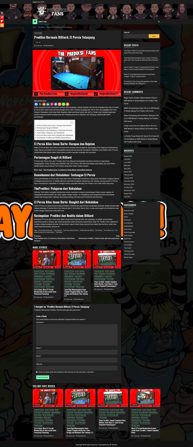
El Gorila (84, 110)
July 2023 (127, 197)
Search (126, 32)
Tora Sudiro (46, 284)
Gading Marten (39, 276)
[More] (67, 104)
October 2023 (128, 187)
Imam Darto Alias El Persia (70, 230)
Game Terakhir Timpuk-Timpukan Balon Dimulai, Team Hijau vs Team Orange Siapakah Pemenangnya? (106, 284)
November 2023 (129, 184)
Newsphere (103, 445)
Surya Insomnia (47, 281)
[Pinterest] (52, 104)
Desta (36, 273)
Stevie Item (37, 281)
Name (38, 348)
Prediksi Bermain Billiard (87, 230)
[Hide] (1, 29)
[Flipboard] (2, 21)
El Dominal (42, 273)
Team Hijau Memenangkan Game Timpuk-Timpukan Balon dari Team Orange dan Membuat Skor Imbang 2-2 (76, 292)
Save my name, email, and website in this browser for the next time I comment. (66, 372)
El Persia (93, 115)
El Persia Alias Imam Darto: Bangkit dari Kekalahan (55, 135)
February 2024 (128, 175)
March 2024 (128, 172)
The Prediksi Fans (109, 230)
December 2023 (129, 181)
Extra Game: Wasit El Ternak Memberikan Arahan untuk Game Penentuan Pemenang (45, 291)
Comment (40, 322)
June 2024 (127, 162)
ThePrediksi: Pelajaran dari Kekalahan (50, 133)
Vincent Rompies (39, 287)
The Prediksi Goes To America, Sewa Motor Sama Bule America (67, 170)
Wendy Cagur (50, 287)
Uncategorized (128, 251)
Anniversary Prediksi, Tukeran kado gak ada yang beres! (99, 237)
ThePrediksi (59, 232)
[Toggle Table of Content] (71, 122)
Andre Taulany (49, 271)
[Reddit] (44, 104)
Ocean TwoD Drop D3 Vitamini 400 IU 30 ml (139, 126)
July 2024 (127, 159)
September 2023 (129, 190)
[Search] (159, 22)
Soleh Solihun (50, 279)
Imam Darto (48, 276)
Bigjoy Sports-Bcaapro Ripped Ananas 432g (139, 98)
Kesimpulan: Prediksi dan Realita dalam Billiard (54, 138)
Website (39, 364)
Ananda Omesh (39, 271)
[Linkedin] (48, 104)
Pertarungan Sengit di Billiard (47, 128)
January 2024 (128, 178)
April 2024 (127, 168)
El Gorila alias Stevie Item (45, 230)
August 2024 (128, 156)
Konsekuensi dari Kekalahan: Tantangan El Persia (54, 130)
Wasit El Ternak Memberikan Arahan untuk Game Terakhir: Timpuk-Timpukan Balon (145, 430)
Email (38, 356)
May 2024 (127, 165)
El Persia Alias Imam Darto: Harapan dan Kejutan (54, 125)
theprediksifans (49, 45)
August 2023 (128, 193)
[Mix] (59, 104)
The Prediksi (38, 33)
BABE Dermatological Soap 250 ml (136, 108)
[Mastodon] (55, 104)
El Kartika (105, 110)
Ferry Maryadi (58, 230)
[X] (40, 104)
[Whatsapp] (63, 104)
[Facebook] (36, 104)
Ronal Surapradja (39, 279)
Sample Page (42, 22)
